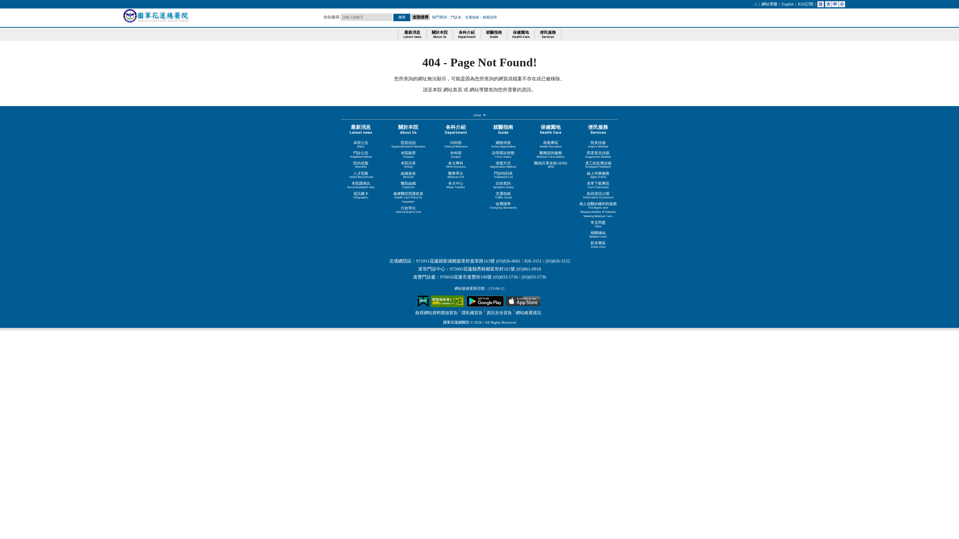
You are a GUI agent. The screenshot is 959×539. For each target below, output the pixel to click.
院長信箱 (598, 144)
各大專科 (456, 165)
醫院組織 (408, 185)
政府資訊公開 (598, 195)
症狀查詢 (503, 185)
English (788, 4)
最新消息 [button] (412, 34)
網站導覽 (769, 4)
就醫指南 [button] (494, 34)
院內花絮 (360, 165)
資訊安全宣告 (499, 312)
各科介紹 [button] (467, 34)
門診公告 (361, 154)
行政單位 (408, 210)
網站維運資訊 (528, 312)
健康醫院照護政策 (408, 197)
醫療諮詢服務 (551, 154)
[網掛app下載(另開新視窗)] (485, 300)
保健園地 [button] (521, 34)
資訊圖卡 (360, 195)
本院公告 (360, 144)
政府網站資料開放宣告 (436, 312)
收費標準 (503, 205)
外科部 (456, 154)
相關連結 (598, 234)
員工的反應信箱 (598, 165)
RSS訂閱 (805, 4)
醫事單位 (456, 175)
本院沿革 (408, 165)
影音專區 (598, 245)
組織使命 (408, 175)
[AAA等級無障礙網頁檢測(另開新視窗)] (447, 300)
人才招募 (361, 175)
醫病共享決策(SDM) (550, 165)
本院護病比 (360, 185)
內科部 (456, 144)
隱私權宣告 (472, 312)
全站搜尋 (331, 17)
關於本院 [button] (440, 34)
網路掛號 (503, 144)
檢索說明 (490, 17)
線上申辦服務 (598, 175)
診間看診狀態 (503, 154)
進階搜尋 (421, 16)
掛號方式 (503, 165)
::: (755, 4)
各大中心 (456, 185)
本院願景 (408, 154)
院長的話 (408, 144)
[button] (479, 116)
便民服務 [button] (548, 34)
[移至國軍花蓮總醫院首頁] (156, 15)
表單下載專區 (598, 185)
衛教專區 (551, 144)
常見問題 (598, 224)
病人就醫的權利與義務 (598, 210)
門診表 (456, 17)
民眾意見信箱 (598, 154)
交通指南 (472, 17)
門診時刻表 (503, 175)
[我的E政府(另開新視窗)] (423, 300)
